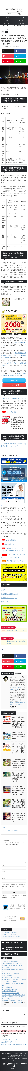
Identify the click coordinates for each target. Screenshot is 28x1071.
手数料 (12, 830)
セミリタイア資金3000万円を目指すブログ (13, 995)
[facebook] (13, 707)
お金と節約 (7, 23)
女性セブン (20, 687)
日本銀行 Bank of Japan (9, 598)
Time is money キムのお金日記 (10, 993)
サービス (21, 20)
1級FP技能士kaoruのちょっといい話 (11, 963)
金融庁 (3, 590)
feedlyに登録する (10, 540)
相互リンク (4, 602)
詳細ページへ (14, 380)
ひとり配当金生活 (7, 987)
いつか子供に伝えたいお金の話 (10, 973)
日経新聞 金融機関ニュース (9, 594)
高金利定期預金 (11, 1056)
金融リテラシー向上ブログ (9, 934)
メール (3, 871)
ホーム (3, 1053)
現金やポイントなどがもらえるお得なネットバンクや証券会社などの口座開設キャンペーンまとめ (18, 777)
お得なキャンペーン (21, 1056)
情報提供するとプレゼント (15, 561)
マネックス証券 (14, 385)
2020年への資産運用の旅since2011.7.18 (12, 997)
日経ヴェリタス (15, 689)
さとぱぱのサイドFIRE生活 (9, 932)
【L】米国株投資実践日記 (9, 991)
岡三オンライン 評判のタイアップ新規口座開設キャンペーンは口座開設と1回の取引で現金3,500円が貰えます (18, 804)
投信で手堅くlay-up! (7, 975)
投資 (7, 20)
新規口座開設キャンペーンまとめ (15, 630)
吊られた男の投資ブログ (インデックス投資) (14, 979)
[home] (15, 707)
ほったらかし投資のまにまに (10, 989)
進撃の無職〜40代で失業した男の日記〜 (13, 1001)
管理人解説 (17, 1058)
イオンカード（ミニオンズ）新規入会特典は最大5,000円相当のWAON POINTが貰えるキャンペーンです (18, 790)
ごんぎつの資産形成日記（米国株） (11, 936)
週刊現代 (14, 687)
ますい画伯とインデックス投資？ (11, 981)
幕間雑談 (4, 1058)
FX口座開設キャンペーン (8, 1043)
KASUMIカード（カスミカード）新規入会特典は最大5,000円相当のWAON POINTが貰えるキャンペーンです (18, 763)
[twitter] (11, 707)
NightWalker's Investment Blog (10, 977)
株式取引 (16, 830)
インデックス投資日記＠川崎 (10, 961)
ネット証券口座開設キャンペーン (10, 1041)
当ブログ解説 (10, 1058)
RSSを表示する (9, 544)
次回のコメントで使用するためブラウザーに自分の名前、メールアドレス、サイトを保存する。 (13, 886)
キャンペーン (21, 17)
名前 (3, 865)
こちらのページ (18, 1002)
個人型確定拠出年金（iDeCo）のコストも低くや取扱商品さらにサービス (13, 355)
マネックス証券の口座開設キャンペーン (13, 398)
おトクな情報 (21, 23)
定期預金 (7, 17)
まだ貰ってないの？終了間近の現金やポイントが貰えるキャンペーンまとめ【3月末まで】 (18, 817)
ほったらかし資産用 (7, 999)
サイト (3, 878)
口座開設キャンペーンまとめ (9, 1039)
